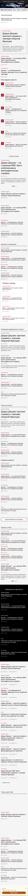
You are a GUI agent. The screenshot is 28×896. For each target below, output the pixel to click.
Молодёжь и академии (5, 56)
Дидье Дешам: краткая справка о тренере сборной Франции (12, 37)
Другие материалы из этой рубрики (14, 519)
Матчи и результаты (4, 68)
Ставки (6, 131)
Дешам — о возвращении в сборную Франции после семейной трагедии (14, 72)
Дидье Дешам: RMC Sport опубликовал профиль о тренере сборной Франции (13, 773)
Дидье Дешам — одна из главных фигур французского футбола (13, 750)
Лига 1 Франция (8, 142)
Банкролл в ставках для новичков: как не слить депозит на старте (16, 133)
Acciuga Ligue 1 (14, 5)
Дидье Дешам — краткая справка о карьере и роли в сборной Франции (16, 122)
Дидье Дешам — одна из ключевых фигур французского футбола (16, 145)
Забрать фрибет (14, 892)
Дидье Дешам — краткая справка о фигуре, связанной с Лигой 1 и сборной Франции (14, 738)
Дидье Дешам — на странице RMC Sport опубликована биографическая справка (13, 60)
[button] (26, 21)
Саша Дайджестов (13, 671)
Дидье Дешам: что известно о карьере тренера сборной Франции (14, 761)
